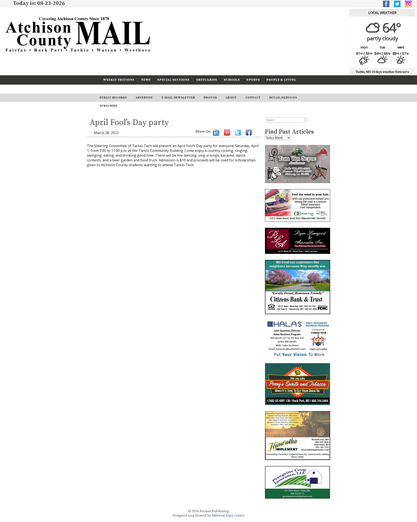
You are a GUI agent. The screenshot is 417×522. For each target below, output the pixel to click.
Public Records (113, 97)
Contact (253, 97)
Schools (232, 80)
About (231, 97)
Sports (253, 80)
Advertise (144, 97)
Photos (210, 97)
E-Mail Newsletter (178, 97)
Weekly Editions (118, 80)
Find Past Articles (289, 132)
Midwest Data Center (228, 515)
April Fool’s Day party (129, 122)
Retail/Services (283, 97)
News (146, 80)
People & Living (281, 80)
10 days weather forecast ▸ (382, 72)
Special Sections (173, 80)
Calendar (112, 89)
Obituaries (206, 80)
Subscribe (137, 89)
